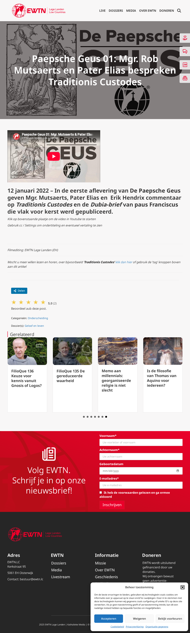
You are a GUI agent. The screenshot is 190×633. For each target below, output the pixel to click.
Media (131, 11)
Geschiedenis (106, 576)
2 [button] (88, 417)
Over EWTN (147, 11)
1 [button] (84, 417)
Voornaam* (108, 436)
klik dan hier (123, 262)
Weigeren (139, 618)
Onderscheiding (38, 318)
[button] (182, 587)
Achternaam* (109, 450)
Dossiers (116, 11)
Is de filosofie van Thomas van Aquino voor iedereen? (161, 378)
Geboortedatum (111, 464)
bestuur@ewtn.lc (31, 579)
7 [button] (106, 417)
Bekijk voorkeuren (170, 618)
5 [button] (99, 417)
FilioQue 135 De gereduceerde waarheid (71, 376)
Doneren (166, 11)
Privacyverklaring (135, 626)
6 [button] (102, 417)
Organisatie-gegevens (156, 626)
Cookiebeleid (117, 626)
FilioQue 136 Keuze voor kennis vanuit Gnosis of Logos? (26, 378)
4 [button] (95, 417)
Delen (21, 290)
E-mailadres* (109, 478)
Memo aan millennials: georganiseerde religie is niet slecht (116, 380)
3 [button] (91, 417)
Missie (100, 563)
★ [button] (14, 302)
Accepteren (108, 618)
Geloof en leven (34, 325)
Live (102, 11)
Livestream (60, 576)
